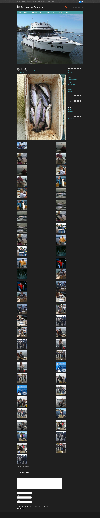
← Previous (19, 72)
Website (18, 500)
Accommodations (73, 79)
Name (18, 490)
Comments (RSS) (72, 120)
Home (18, 1)
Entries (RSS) (71, 118)
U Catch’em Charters (32, 7)
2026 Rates (29, 1)
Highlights (23, 1)
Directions (71, 74)
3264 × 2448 (32, 70)
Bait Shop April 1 (42, 1)
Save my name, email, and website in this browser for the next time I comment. (34, 506)
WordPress (70, 111)
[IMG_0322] (41, 107)
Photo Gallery (72, 87)
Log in (69, 109)
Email (18, 495)
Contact (52, 1)
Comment (19, 477)
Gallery (48, 1)
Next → (24, 72)
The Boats (35, 1)
